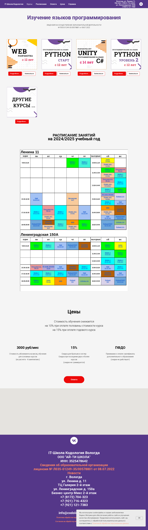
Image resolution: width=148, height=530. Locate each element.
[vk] (141, 4)
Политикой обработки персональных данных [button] (110, 523)
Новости (74, 473)
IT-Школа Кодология (14, 4)
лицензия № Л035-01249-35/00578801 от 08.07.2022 (74, 469)
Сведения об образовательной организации (74, 465)
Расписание (41, 4)
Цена (62, 4)
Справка (72, 4)
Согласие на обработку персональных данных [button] (74, 521)
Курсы (29, 4)
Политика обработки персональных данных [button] (74, 517)
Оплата (53, 4)
